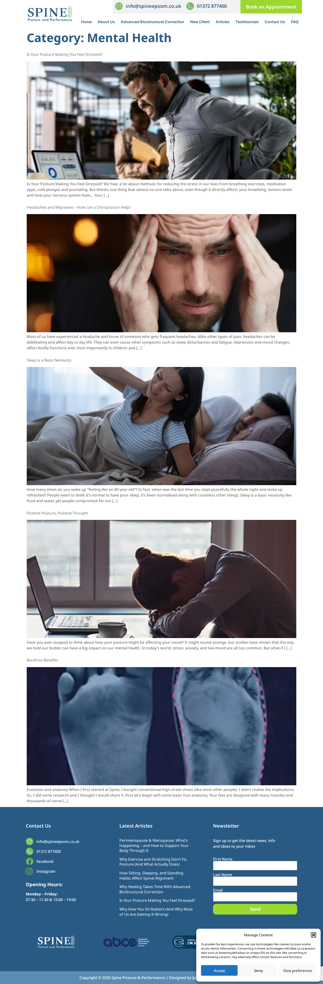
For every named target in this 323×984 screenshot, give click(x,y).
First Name (222, 859)
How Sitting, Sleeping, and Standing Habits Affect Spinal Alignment (151, 875)
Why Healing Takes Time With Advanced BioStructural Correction (154, 889)
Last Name (222, 874)
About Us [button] (106, 21)
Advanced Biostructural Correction (152, 21)
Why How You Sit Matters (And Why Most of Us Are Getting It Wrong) (156, 911)
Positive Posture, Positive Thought (57, 513)
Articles (223, 21)
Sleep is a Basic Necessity (49, 360)
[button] (313, 934)
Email (218, 890)
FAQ (294, 21)
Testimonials (247, 21)
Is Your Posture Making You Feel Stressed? (64, 54)
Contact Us (275, 21)
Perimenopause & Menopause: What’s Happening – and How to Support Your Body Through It (154, 845)
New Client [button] (200, 21)
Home (86, 21)
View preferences (297, 970)
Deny (258, 970)
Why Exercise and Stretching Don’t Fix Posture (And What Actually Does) (153, 862)
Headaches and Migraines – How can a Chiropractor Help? (79, 207)
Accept (219, 970)
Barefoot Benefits (42, 660)
